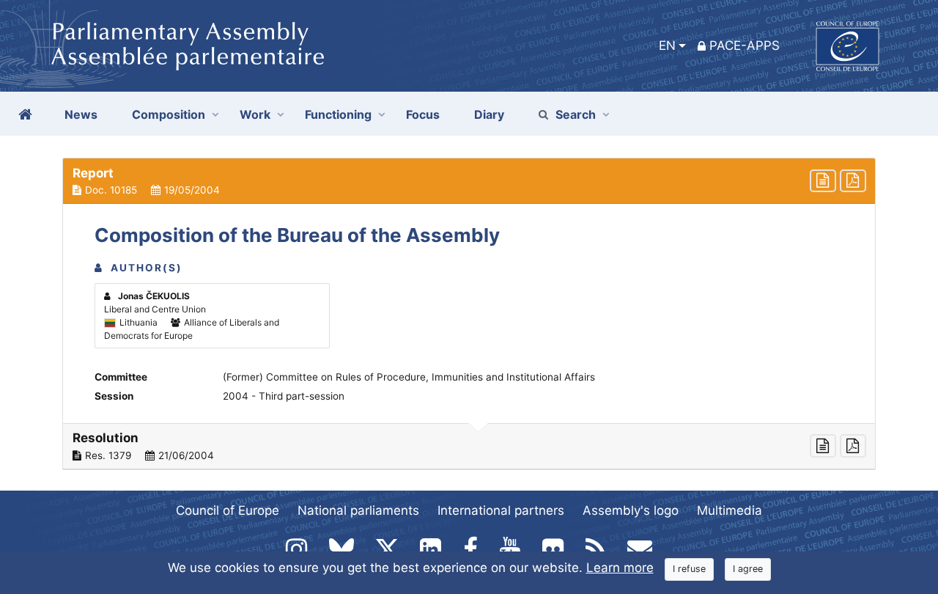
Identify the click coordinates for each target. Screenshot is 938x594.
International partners (500, 510)
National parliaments (358, 510)
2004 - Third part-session (283, 396)
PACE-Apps (744, 45)
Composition (168, 114)
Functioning (338, 114)
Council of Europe (227, 510)
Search (575, 114)
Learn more (620, 567)
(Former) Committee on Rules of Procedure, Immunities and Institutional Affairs (409, 377)
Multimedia (729, 510)
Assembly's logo (631, 510)
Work (255, 114)
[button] (469, 181)
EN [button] (667, 45)
